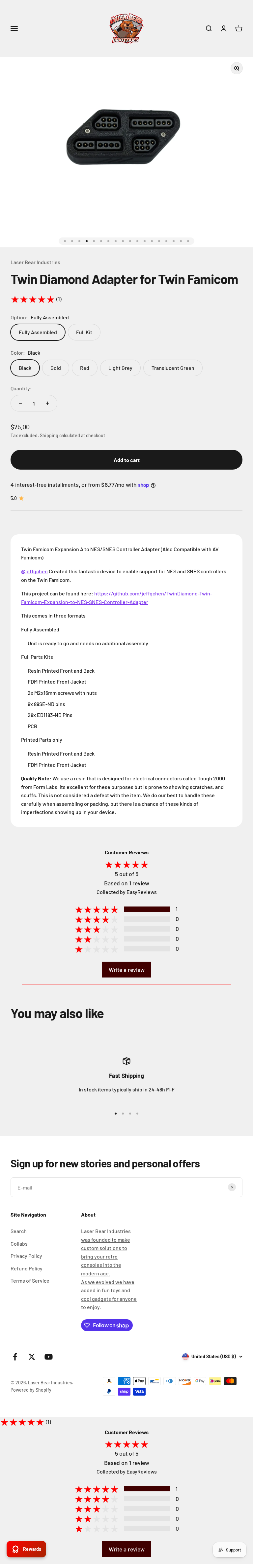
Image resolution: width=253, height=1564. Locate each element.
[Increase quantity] (47, 403)
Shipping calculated (60, 435)
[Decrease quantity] (20, 403)
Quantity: (21, 388)
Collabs (19, 1243)
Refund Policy (26, 1268)
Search (19, 1231)
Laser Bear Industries (35, 262)
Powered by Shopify (31, 1390)
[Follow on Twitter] (31, 1356)
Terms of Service (30, 1280)
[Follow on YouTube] (48, 1356)
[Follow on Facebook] (15, 1356)
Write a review (127, 969)
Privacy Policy (26, 1256)
